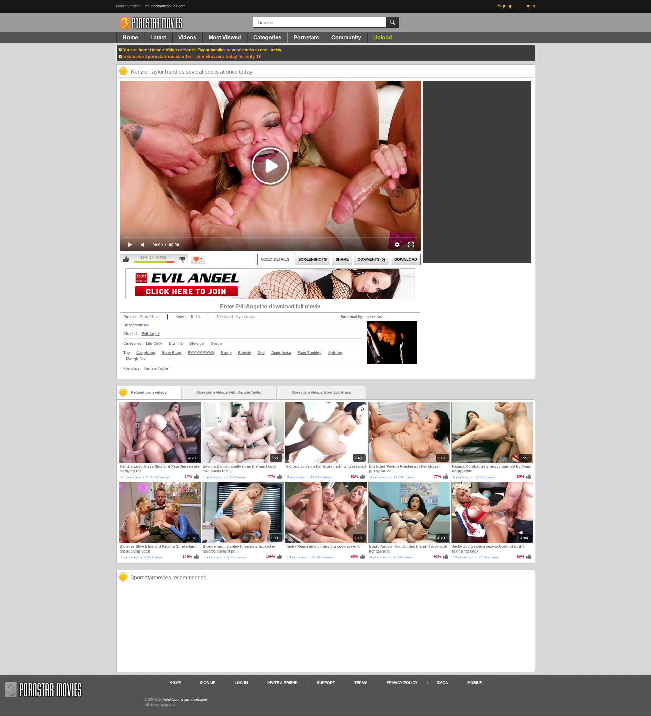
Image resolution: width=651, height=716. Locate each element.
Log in (529, 5)
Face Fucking (310, 353)
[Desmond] (392, 346)
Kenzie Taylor (156, 368)
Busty (226, 353)
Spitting (335, 353)
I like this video (126, 259)
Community (346, 37)
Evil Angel (151, 334)
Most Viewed (225, 37)
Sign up (504, 5)
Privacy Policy (402, 683)
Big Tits (176, 343)
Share (342, 259)
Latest (158, 37)
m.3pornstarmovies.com (165, 6)
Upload (382, 37)
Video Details (275, 259)
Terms (360, 683)
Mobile (474, 683)
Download (405, 259)
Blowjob (196, 343)
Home (130, 37)
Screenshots (312, 259)
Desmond (375, 317)
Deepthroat (281, 353)
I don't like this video (182, 259)
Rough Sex (136, 359)
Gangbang (145, 353)
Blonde (244, 353)
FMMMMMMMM (201, 353)
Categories (267, 37)
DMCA (442, 683)
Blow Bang (171, 353)
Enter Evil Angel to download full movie (270, 306)
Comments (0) (371, 259)
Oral (261, 353)
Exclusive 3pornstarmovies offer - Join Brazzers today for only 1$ (192, 56)
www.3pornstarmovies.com (185, 699)
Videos (187, 37)
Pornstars (306, 37)
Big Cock (154, 343)
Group (216, 343)
